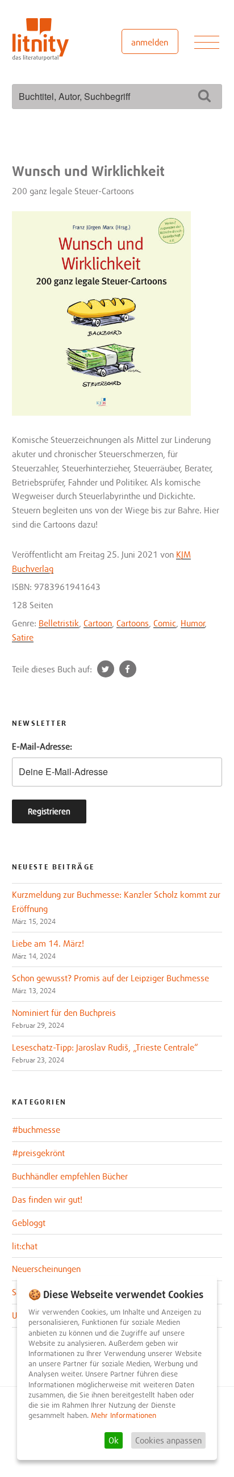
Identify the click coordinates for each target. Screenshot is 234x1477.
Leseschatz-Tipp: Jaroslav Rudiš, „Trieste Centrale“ (105, 1047)
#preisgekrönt (38, 1153)
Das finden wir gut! (47, 1199)
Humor (193, 623)
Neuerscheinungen (46, 1268)
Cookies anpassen (168, 1440)
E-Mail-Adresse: (42, 746)
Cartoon (97, 623)
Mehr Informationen (123, 1415)
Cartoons (132, 623)
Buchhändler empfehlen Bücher (70, 1176)
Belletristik (59, 623)
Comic (164, 623)
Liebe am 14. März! (48, 943)
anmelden (149, 42)
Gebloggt (28, 1222)
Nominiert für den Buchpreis (64, 1012)
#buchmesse (36, 1129)
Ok (113, 1440)
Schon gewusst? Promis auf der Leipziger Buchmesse (110, 978)
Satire (23, 637)
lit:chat (24, 1246)
